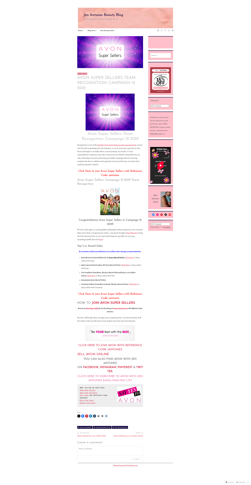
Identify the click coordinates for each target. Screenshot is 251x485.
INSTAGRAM (108, 367)
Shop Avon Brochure (88, 393)
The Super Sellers (121, 427)
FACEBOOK (90, 367)
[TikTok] (168, 29)
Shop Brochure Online (155, 198)
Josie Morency (132, 233)
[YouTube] (170, 214)
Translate (167, 227)
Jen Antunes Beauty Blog (103, 15)
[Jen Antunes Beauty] (158, 29)
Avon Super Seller (92, 308)
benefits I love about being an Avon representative (116, 145)
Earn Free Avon (86, 400)
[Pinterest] (165, 29)
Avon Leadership (85, 427)
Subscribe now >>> (157, 133)
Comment (136, 459)
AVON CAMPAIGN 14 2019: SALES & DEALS (128, 434)
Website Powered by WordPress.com (125, 465)
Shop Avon (91, 30)
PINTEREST (125, 367)
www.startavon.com (120, 308)
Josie (101, 239)
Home (80, 30)
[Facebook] (153, 214)
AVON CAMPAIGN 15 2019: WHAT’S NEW (91, 434)
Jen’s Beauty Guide (107, 30)
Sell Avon (84, 395)
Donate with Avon (87, 403)
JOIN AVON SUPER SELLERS (113, 303)
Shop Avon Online (87, 390)
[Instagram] (161, 29)
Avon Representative (102, 427)
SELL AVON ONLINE (93, 354)
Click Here (129, 257)
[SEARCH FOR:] (160, 55)
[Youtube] (172, 29)
